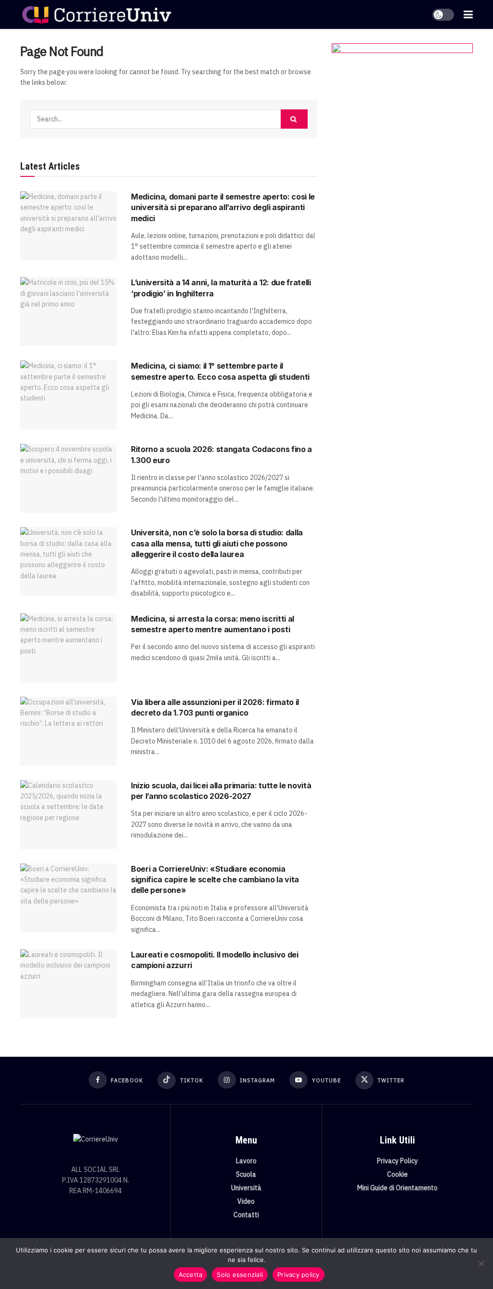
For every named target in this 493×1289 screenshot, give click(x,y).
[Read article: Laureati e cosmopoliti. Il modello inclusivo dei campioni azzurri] (68, 983)
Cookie (397, 1174)
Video (246, 1201)
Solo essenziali (240, 1274)
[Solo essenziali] (481, 1263)
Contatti (246, 1214)
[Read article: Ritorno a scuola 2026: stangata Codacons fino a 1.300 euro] (68, 478)
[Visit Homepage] (96, 14)
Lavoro (246, 1160)
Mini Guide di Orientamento (397, 1187)
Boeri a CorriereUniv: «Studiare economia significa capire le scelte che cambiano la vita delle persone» (215, 879)
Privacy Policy (397, 1160)
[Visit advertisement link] (402, 137)
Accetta (191, 1274)
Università (246, 1187)
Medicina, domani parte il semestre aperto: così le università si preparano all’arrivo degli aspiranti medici (223, 207)
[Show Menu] (468, 14)
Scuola (246, 1174)
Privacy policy (298, 1274)
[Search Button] (294, 119)
